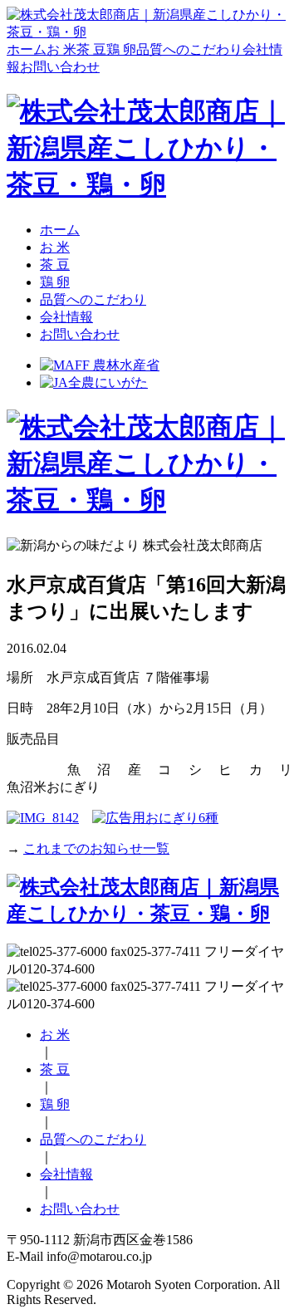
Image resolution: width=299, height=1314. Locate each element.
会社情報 (66, 317)
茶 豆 (91, 49)
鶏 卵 (121, 49)
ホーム (27, 49)
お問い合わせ (60, 67)
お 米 (61, 49)
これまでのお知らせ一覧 (96, 848)
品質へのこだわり (189, 49)
